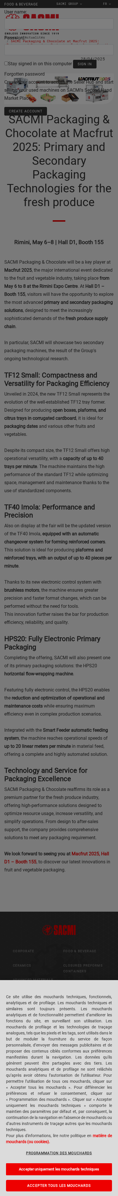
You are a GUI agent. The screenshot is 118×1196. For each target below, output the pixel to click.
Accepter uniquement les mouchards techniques (59, 1169)
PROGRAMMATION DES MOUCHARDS (59, 1153)
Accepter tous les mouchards (59, 1186)
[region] (59, 1088)
